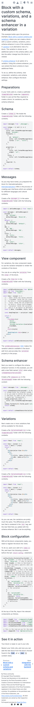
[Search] (28, 2)
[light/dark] (24, 2)
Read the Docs (21, 702)
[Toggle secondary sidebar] (31, 2)
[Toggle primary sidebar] (2, 2)
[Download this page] (17, 2)
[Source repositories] (14, 2)
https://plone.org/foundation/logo (11, 695)
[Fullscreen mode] (21, 2)
